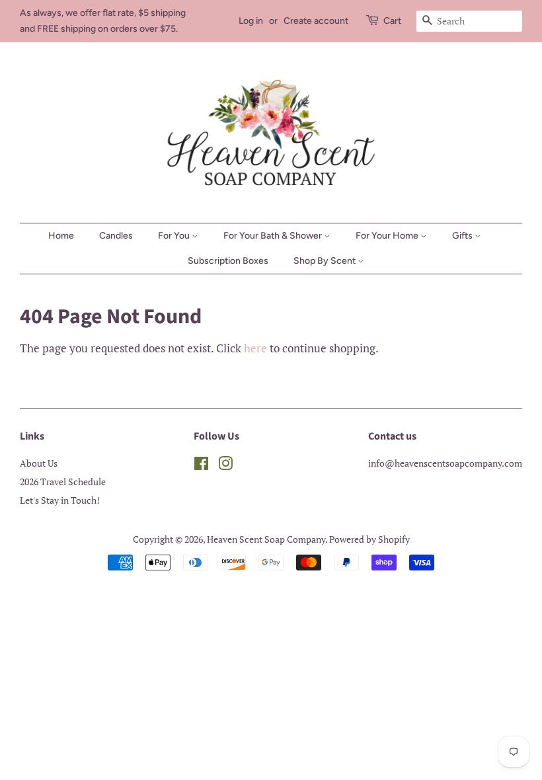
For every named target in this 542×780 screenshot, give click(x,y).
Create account (316, 20)
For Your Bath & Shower (273, 235)
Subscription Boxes (228, 260)
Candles (116, 235)
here (255, 348)
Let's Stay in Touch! (60, 500)
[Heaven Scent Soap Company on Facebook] (201, 465)
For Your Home (388, 235)
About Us (39, 463)
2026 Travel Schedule (63, 481)
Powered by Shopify (369, 539)
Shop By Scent (325, 260)
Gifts (463, 235)
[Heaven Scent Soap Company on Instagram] (225, 465)
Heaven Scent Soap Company (266, 539)
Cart (392, 20)
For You (175, 235)
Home (61, 235)
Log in (251, 20)
